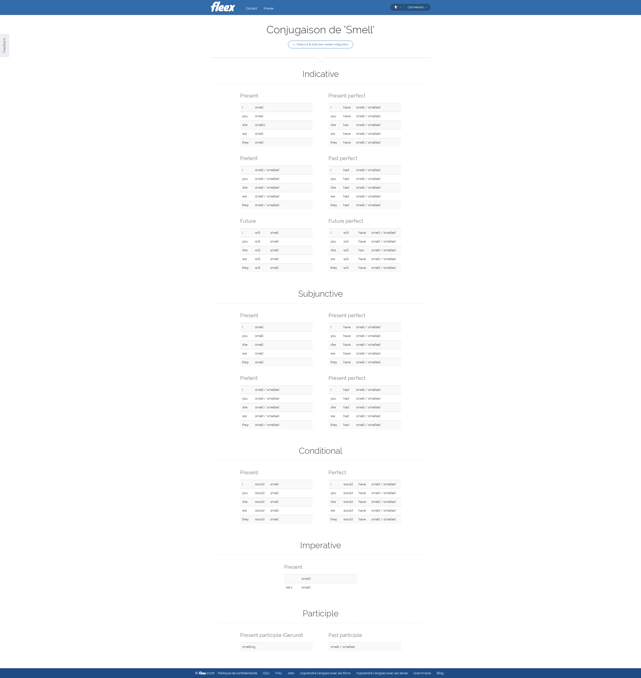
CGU (266, 673)
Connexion (416, 7)
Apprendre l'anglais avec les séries (382, 673)
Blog (440, 673)
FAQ (278, 673)
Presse (268, 8)
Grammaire (422, 673)
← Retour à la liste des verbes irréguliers (320, 44)
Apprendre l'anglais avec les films (325, 673)
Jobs (290, 673)
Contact (251, 8)
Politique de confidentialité (237, 673)
